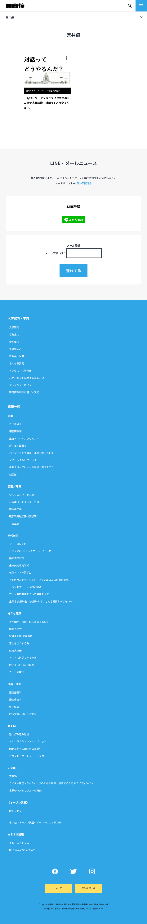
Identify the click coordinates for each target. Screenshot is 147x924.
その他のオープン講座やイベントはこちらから (35, 822)
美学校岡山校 (89, 888)
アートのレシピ (17, 544)
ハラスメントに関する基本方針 (26, 378)
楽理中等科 (15, 699)
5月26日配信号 (83, 183)
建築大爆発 (15, 650)
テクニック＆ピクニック (23, 460)
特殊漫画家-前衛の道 (21, 636)
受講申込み (15, 349)
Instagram (92, 871)
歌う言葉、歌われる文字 (22, 714)
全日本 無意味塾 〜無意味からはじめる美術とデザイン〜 (41, 601)
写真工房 (14, 523)
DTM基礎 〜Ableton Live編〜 (25, 748)
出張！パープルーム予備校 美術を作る (31, 467)
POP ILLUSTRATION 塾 (21, 665)
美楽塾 (13, 776)
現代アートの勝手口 (20, 572)
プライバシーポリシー (21, 385)
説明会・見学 (16, 356)
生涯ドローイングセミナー (24, 438)
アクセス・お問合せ (20, 370)
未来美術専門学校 (19, 565)
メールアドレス (55, 253)
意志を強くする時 (19, 643)
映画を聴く (15, 811)
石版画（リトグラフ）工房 (24, 502)
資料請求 (14, 342)
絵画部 (13, 474)
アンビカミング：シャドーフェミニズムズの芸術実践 (39, 580)
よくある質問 (16, 363)
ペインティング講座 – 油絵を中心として (31, 453)
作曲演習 (14, 707)
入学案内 (14, 327)
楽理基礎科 (15, 692)
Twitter (73, 871)
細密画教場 (15, 431)
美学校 (19, 5)
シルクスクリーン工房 (21, 495)
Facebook (55, 871)
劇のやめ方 (15, 629)
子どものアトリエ (19, 842)
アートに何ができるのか (22, 657)
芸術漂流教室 (16, 558)
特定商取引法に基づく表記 (24, 392)
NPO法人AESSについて (22, 850)
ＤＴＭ (12, 726)
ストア (58, 888)
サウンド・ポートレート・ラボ (26, 756)
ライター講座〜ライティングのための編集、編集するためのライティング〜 (51, 783)
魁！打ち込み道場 (19, 734)
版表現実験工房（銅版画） (24, 516)
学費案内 (14, 334)
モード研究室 (16, 672)
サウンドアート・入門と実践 (25, 587)
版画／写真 (14, 486)
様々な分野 (14, 613)
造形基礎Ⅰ (15, 424)
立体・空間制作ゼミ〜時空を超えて (29, 594)
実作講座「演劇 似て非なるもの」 (29, 621)
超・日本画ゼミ (18, 445)
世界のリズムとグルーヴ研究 (25, 790)
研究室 (12, 768)
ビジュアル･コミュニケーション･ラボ (30, 551)
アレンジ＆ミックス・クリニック (28, 741)
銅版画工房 (15, 509)
